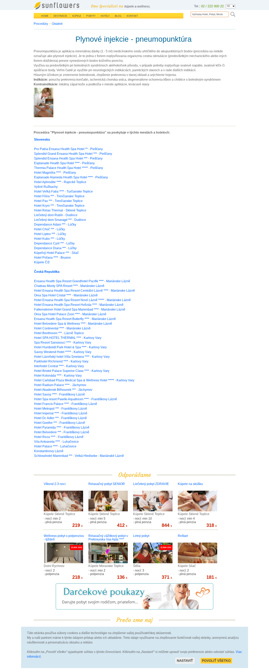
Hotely (105, 16)
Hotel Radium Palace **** (52, 385)
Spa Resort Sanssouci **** (52, 342)
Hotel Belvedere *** (47, 432)
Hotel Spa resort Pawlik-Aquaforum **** (61, 399)
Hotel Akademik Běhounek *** (55, 389)
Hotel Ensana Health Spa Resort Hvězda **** (65, 304)
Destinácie (60, 16)
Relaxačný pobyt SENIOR (106, 484)
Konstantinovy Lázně (48, 451)
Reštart (183, 535)
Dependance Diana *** (50, 248)
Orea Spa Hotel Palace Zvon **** (57, 314)
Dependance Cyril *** (49, 243)
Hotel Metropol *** (46, 408)
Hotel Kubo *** (44, 238)
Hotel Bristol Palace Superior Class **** (61, 370)
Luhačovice (71, 441)
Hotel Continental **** (49, 328)
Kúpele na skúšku (190, 484)
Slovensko (42, 139)
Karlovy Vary (92, 337)
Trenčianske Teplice (70, 196)
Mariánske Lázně (118, 281)
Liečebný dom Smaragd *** (53, 219)
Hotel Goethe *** (45, 422)
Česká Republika (46, 271)
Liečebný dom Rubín (49, 215)
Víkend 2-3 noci (55, 484)
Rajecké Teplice (75, 182)
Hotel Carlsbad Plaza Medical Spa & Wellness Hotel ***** (74, 380)
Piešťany (96, 149)
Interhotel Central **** (49, 366)
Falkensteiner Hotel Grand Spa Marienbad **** (66, 309)
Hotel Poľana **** (46, 257)
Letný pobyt (141, 535)
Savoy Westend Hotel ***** (52, 352)
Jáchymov (79, 385)
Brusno (66, 257)
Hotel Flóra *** (44, 196)
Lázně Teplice (74, 333)
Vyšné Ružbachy (46, 186)
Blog (118, 16)
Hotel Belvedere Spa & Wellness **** (59, 323)
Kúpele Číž (42, 262)
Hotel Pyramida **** (47, 427)
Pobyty (91, 16)
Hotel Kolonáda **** (47, 375)
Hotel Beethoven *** (48, 333)
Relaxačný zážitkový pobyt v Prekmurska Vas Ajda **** (108, 537)
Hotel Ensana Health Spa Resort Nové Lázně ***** (69, 300)
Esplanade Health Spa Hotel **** (57, 163)
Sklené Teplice (76, 210)
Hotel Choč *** (44, 229)
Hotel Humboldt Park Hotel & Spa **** (60, 347)
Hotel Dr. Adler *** (46, 418)
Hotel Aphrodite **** (47, 182)
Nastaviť (185, 661)
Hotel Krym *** (44, 205)
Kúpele (76, 16)
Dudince (71, 215)
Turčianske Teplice (80, 191)
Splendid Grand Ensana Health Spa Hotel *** (65, 153)
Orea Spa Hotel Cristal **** (52, 295)
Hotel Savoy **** (45, 394)
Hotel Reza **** (44, 437)
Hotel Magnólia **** (47, 172)
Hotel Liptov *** (44, 234)
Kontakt (132, 16)
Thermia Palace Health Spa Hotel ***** (61, 168)
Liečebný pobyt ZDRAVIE (151, 484)
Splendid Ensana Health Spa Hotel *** (60, 158)
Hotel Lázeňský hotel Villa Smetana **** (61, 356)
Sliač (75, 252)
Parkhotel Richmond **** (51, 361)
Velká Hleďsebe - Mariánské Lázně (99, 455)
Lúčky (72, 224)
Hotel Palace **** (46, 446)
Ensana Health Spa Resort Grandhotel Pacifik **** (69, 281)
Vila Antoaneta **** (47, 441)
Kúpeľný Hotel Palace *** (51, 252)
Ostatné (57, 23)
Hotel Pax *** (43, 201)
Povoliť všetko (216, 661)
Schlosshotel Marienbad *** (53, 455)
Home (44, 16)
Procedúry (41, 23)
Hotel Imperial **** (46, 413)
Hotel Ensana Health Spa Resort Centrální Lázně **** (71, 290)
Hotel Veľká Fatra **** (49, 191)
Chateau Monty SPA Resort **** (56, 286)
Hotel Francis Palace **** (51, 404)
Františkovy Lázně (72, 394)
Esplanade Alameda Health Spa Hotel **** (63, 177)
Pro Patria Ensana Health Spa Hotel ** (61, 149)
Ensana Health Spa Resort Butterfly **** (61, 319)
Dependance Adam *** (49, 224)
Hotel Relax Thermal (49, 210)
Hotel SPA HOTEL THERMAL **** (57, 337)
